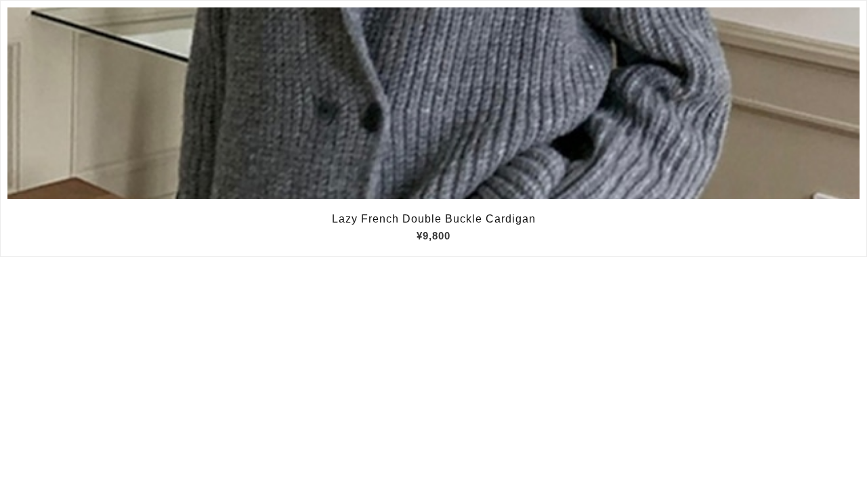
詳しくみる (434, 103)
